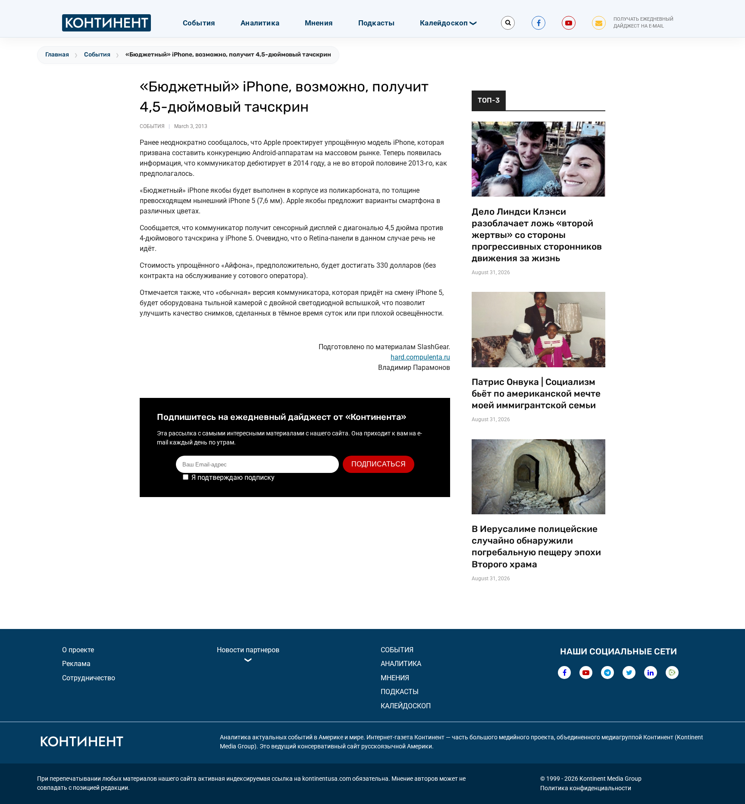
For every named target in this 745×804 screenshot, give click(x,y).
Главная (57, 54)
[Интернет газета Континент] (81, 743)
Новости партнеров (248, 650)
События (199, 23)
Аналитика (260, 23)
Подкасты (376, 23)
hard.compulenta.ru (420, 357)
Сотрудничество (88, 678)
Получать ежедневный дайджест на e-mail (643, 22)
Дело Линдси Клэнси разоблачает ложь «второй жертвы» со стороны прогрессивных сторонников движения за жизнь (537, 234)
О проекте (78, 650)
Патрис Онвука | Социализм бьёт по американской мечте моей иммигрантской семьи (536, 393)
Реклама (76, 664)
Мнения (319, 23)
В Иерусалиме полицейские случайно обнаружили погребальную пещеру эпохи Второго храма (536, 546)
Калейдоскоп (444, 23)
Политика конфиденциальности (585, 788)
